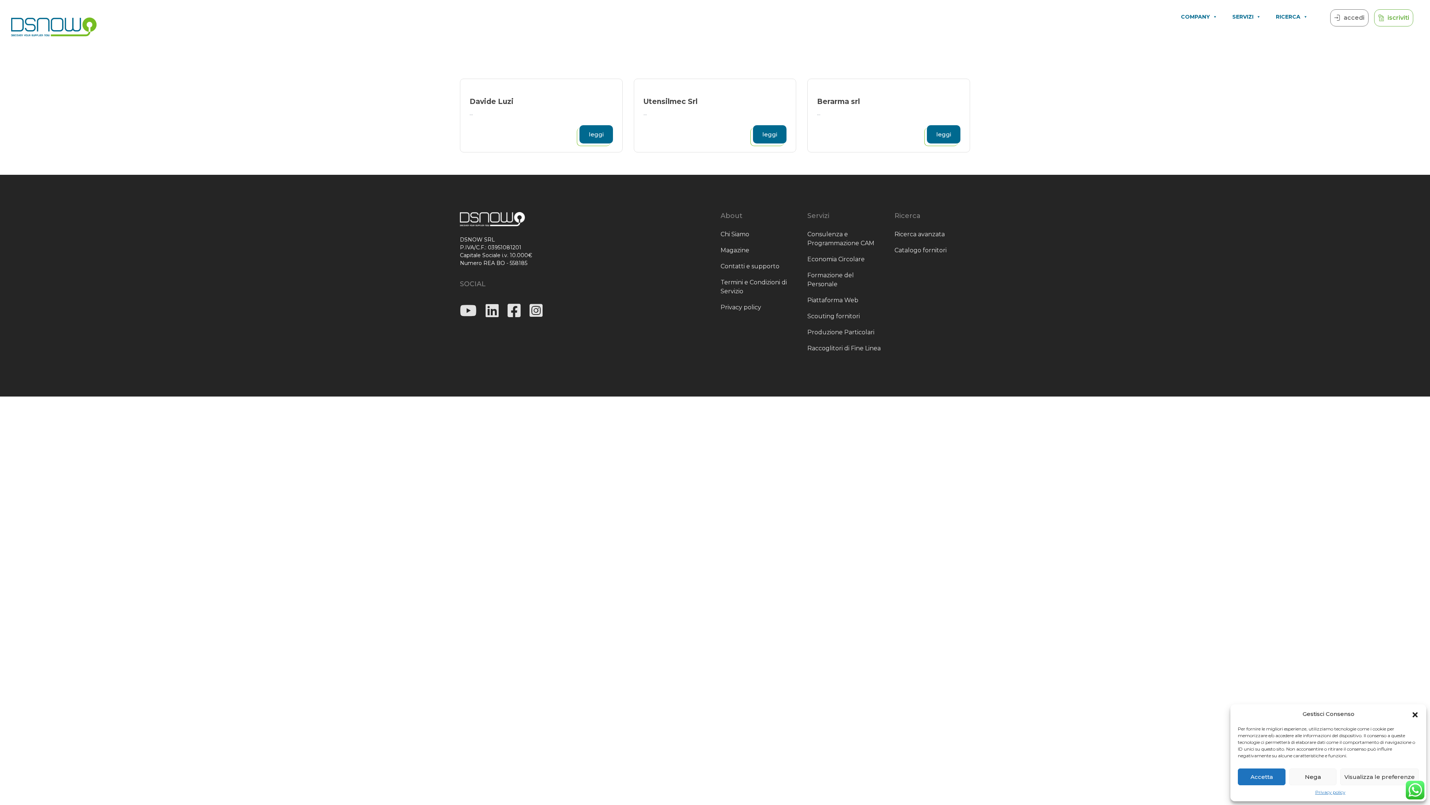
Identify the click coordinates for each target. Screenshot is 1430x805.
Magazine (735, 250)
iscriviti (1398, 17)
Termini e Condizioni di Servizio (754, 287)
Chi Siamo (735, 234)
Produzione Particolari (840, 332)
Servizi (1242, 16)
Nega (1313, 776)
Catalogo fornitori (920, 250)
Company (1195, 16)
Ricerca (1288, 16)
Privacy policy (1330, 792)
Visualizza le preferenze (1379, 776)
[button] (1415, 714)
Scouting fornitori (833, 316)
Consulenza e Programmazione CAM (840, 239)
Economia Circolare (836, 259)
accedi (1354, 17)
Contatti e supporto (750, 266)
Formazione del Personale (830, 280)
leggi (596, 134)
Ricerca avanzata (919, 234)
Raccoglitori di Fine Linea (844, 348)
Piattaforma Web (832, 300)
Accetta (1262, 776)
